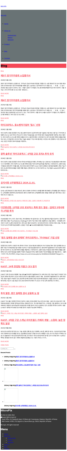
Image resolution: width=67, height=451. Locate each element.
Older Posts (5, 345)
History (10, 38)
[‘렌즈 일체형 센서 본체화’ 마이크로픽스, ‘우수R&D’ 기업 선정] (19, 231)
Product (7, 44)
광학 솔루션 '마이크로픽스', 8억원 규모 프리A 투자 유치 (32, 385)
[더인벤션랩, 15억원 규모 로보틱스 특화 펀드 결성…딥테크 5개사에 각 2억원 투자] (25, 201)
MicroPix (3, 6)
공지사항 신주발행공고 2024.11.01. (18, 182)
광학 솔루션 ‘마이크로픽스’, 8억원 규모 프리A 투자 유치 (27, 153)
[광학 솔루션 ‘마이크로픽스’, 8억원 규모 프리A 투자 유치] (18, 147)
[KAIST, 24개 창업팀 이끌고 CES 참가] (12, 260)
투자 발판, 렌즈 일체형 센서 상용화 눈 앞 (20, 293)
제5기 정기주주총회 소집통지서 (15, 75)
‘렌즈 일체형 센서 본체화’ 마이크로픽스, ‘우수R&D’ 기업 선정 (30, 237)
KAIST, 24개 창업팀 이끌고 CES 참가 (19, 266)
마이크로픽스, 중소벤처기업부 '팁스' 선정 (28, 365)
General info (12, 35)
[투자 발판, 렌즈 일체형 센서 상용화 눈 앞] (13, 286)
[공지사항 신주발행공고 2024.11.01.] (12, 176)
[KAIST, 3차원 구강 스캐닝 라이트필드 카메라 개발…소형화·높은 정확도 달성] (24, 313)
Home (6, 24)
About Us (7, 31)
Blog (5, 51)
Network (11, 40)
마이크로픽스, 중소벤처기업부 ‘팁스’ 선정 (20, 124)
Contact (7, 58)
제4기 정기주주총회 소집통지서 (15, 100)
